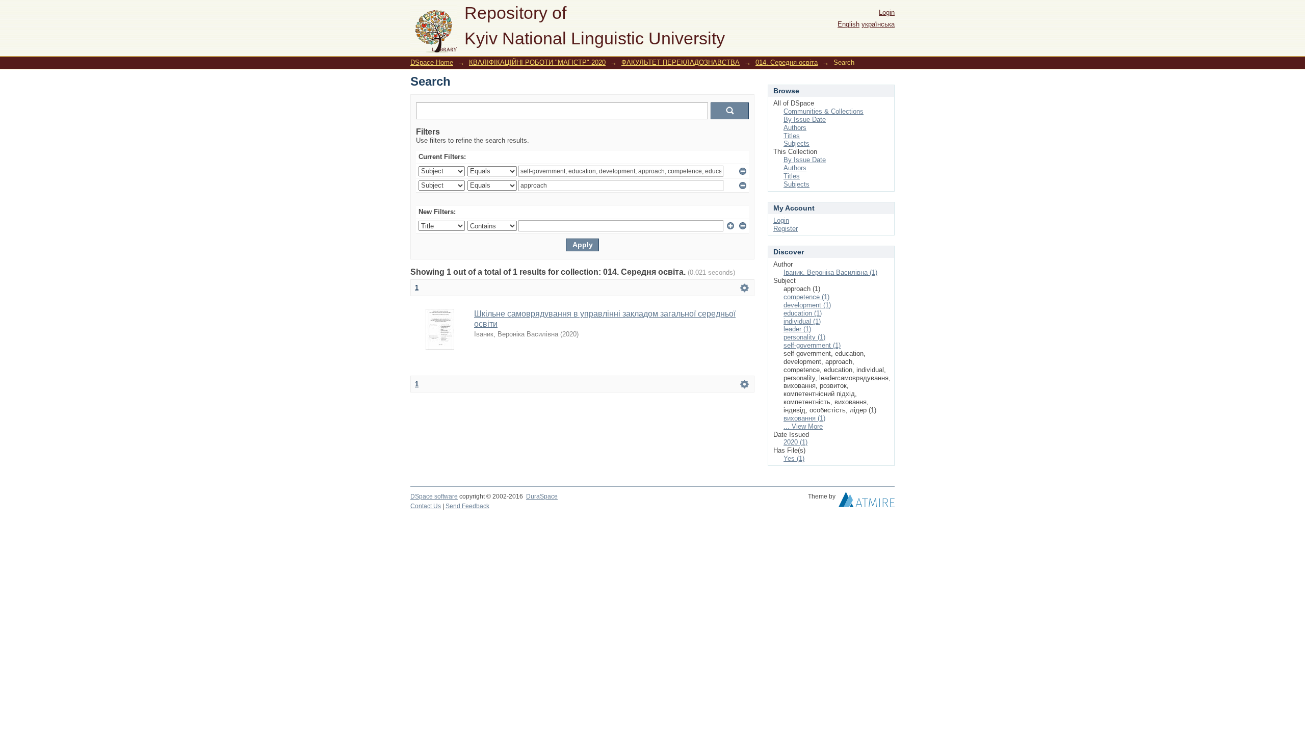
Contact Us (425, 506)
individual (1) (802, 321)
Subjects (797, 143)
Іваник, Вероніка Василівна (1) (830, 272)
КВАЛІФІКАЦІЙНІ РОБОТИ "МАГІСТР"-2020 (537, 62)
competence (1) (806, 297)
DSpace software (434, 496)
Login (887, 12)
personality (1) (804, 337)
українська (878, 24)
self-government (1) (812, 345)
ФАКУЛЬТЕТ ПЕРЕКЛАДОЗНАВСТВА (680, 62)
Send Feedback (467, 506)
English (848, 24)
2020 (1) (795, 442)
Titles (792, 136)
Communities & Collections (824, 111)
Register (785, 228)
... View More (803, 426)
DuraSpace (542, 496)
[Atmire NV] (867, 502)
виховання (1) (804, 418)
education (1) (803, 313)
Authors (795, 128)
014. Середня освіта (786, 62)
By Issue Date (805, 119)
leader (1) (797, 329)
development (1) (807, 305)
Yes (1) (794, 458)
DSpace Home (431, 62)
